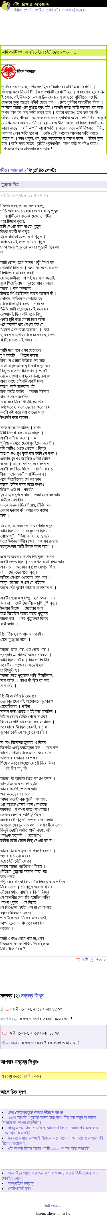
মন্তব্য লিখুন (32, 996)
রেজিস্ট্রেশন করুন (60, 9)
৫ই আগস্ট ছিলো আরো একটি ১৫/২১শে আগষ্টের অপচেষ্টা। (50, 1148)
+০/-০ (101, 959)
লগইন (39, 9)
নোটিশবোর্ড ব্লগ (19, 1188)
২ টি (85, 959)
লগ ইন (28, 1076)
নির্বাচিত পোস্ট (22, 9)
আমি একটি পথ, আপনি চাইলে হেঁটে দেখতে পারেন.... (38, 52)
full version (53, 1206)
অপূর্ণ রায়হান (9, 1018)
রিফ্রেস (81, 9)
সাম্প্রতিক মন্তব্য (21, 1183)
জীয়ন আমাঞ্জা (11, 170)
